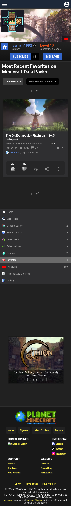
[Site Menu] (4, 4)
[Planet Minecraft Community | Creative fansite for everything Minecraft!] (36, 417)
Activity (10, 280)
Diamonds (37, 253)
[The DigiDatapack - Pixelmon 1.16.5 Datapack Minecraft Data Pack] (35, 115)
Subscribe (20, 56)
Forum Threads (37, 232)
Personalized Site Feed (18, 273)
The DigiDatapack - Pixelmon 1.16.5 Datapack (30, 137)
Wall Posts (37, 219)
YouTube (38, 267)
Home (10, 212)
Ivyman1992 (21, 45)
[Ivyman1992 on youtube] (65, 39)
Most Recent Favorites (41, 81)
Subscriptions (37, 246)
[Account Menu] (66, 4)
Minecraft (8, 500)
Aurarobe (14, 152)
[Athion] (36, 383)
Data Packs (12, 81)
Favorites (37, 260)
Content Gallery (37, 225)
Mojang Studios (34, 500)
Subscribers (37, 239)
